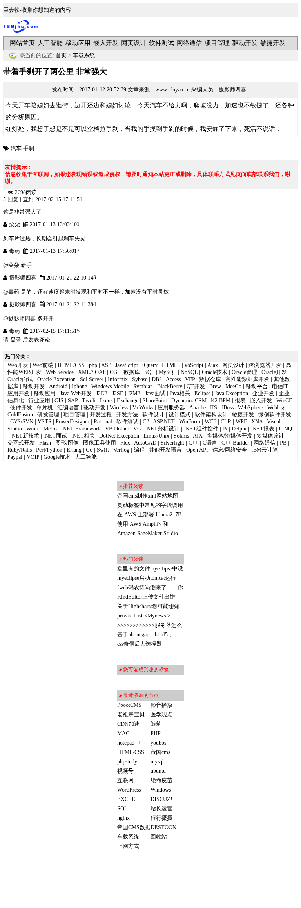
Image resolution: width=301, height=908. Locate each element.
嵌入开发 (105, 43)
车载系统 (84, 55)
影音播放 (161, 705)
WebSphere (250, 407)
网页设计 (133, 43)
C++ (193, 443)
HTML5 (171, 365)
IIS (213, 407)
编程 (139, 450)
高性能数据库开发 (247, 379)
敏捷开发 (272, 43)
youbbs (158, 743)
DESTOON (163, 827)
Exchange (127, 400)
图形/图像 (67, 443)
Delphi (239, 429)
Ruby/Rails (19, 450)
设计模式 (179, 415)
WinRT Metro (41, 429)
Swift (103, 450)
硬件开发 (21, 407)
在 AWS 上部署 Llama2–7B (149, 515)
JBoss (227, 407)
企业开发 (263, 393)
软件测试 (161, 43)
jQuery (150, 365)
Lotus (106, 400)
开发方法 (127, 415)
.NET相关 (83, 436)
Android (58, 386)
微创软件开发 (274, 415)
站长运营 (161, 809)
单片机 (44, 407)
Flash (45, 443)
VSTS (44, 422)
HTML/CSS (71, 365)
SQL (149, 372)
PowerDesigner (72, 422)
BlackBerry (169, 386)
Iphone (79, 386)
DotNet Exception (119, 436)
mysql (157, 762)
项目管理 (217, 43)
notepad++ (129, 743)
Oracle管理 (244, 372)
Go (89, 450)
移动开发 (34, 386)
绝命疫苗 (161, 780)
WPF (241, 422)
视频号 (125, 771)
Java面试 (155, 393)
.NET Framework (81, 429)
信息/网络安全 (229, 450)
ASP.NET (164, 422)
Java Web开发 (76, 393)
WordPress (129, 790)
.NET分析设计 (162, 429)
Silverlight (172, 443)
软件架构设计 (211, 415)
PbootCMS (129, 705)
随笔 (155, 724)
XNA (257, 422)
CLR (226, 422)
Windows (160, 790)
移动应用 (78, 43)
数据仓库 (210, 379)
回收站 (158, 837)
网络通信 (189, 43)
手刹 (28, 148)
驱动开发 (244, 43)
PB (283, 443)
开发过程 (101, 415)
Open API (197, 450)
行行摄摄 (161, 818)
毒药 (14, 251)
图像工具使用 (99, 443)
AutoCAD (145, 443)
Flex (125, 443)
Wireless (119, 407)
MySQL (167, 372)
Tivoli (89, 400)
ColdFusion (20, 415)
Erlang (74, 450)
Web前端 (43, 365)
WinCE (284, 400)
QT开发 (196, 386)
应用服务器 (171, 407)
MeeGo (233, 386)
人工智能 (50, 43)
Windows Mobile (110, 386)
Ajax (212, 365)
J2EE (102, 393)
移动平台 (257, 386)
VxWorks (142, 407)
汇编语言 (68, 407)
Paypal (14, 457)
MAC (123, 733)
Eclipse (202, 393)
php (93, 365)
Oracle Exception (56, 379)
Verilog (121, 450)
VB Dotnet (117, 429)
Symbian (143, 386)
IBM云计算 (264, 450)
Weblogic (277, 407)
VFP (190, 379)
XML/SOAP (91, 372)
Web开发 (17, 365)
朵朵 (14, 224)
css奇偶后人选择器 (139, 644)
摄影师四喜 (232, 90)
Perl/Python (49, 450)
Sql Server (91, 379)
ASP (106, 365)
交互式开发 (21, 443)
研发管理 (48, 415)
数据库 (131, 372)
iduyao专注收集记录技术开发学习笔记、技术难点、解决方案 (22, 26)
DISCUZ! (161, 799)
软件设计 (153, 415)
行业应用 (39, 400)
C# (146, 422)
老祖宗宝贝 (131, 714)
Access (173, 379)
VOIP (33, 457)
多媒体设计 (270, 436)
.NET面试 (55, 436)
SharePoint (155, 400)
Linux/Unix (156, 436)
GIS (58, 400)
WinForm (189, 422)
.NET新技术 (24, 436)
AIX (198, 436)
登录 (15, 340)
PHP (155, 733)
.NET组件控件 (201, 429)
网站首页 (22, 43)
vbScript (194, 365)
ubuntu (158, 771)
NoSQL (189, 372)
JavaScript (126, 365)
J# (225, 429)
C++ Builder (235, 443)
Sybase (139, 379)
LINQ (285, 429)
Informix (118, 379)
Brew (215, 386)
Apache (197, 407)
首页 (61, 55)
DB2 (157, 379)
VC (137, 429)
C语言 (210, 443)
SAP (73, 400)
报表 (240, 400)
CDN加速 (128, 724)
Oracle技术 (214, 372)
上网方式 (128, 846)
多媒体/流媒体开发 (229, 436)
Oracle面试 (20, 379)
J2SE (117, 393)
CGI (114, 372)
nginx (123, 818)
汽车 (16, 148)
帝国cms (160, 752)
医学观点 (161, 714)
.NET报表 (262, 429)
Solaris (181, 436)
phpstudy (127, 762)
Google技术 (57, 457)
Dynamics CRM (189, 400)
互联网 (125, 780)
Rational (103, 422)
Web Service (60, 372)
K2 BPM (220, 400)
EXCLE (126, 799)
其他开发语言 (165, 450)
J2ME (134, 393)
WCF (210, 422)
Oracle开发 (274, 372)
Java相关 (180, 393)
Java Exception (231, 393)
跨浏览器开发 (264, 365)
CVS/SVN (21, 422)
